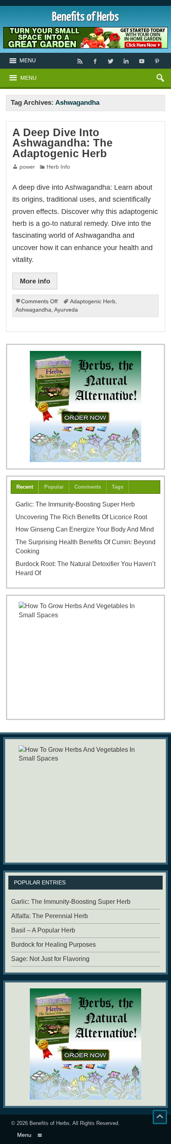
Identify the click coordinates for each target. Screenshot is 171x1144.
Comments (87, 487)
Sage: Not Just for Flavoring (50, 958)
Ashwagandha (33, 310)
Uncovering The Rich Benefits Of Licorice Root (81, 517)
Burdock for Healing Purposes (53, 944)
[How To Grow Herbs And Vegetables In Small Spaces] (85, 657)
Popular (54, 487)
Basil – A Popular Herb (43, 930)
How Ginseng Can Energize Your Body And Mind (85, 529)
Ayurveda (66, 310)
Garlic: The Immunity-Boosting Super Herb (75, 504)
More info (35, 281)
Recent (24, 487)
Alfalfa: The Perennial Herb (49, 916)
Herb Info (58, 167)
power (27, 167)
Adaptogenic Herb (92, 301)
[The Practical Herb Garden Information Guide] (85, 406)
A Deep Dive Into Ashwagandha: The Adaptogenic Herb (62, 143)
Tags (117, 487)
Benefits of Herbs (49, 1123)
